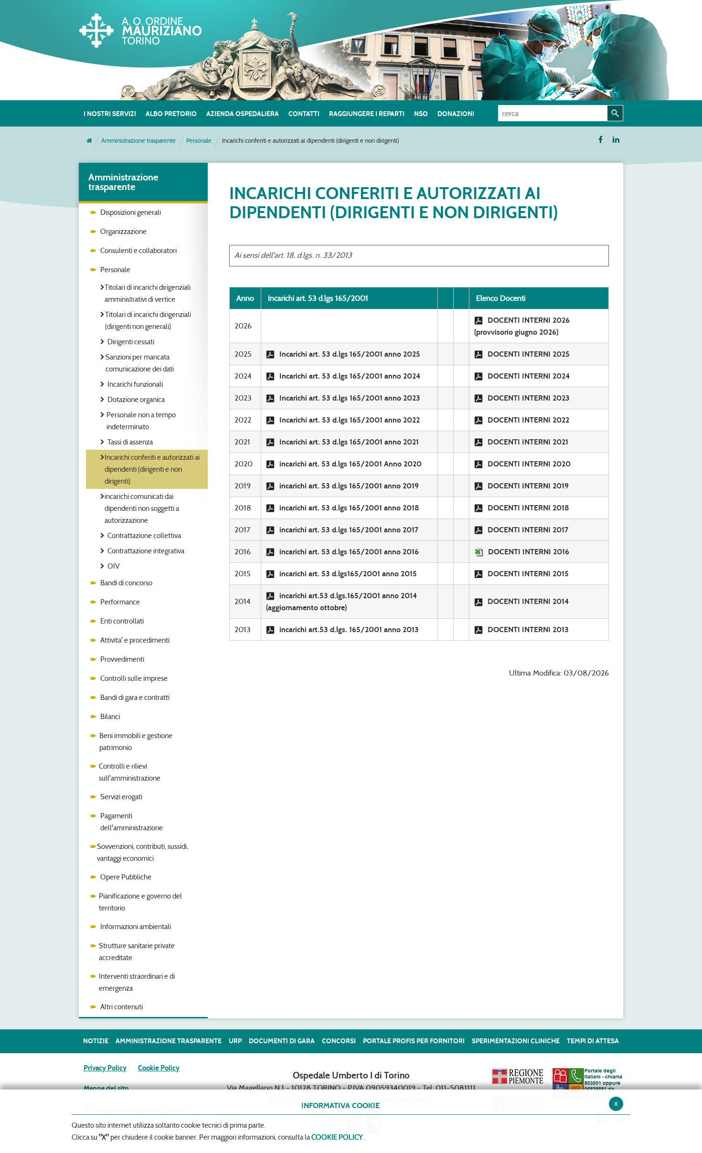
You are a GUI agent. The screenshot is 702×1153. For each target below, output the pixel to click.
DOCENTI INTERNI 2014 (528, 601)
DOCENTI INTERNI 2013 (528, 629)
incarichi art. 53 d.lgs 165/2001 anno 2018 (349, 507)
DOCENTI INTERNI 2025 (529, 354)
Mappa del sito (106, 1088)
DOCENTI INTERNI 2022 (528, 419)
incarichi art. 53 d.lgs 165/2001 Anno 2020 (350, 463)
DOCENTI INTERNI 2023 (529, 397)
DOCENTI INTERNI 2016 (528, 551)
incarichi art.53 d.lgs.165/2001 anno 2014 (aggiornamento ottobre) (341, 601)
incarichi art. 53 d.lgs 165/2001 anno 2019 (349, 485)
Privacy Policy (105, 1068)
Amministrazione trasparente (138, 141)
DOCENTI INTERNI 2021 (528, 441)
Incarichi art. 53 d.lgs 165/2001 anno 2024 (349, 376)
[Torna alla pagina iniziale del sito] (89, 140)
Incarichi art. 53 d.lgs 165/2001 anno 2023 (349, 397)
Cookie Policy (159, 1068)
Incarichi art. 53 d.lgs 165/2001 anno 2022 (349, 419)
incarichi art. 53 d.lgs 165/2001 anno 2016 (349, 551)
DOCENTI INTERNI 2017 (528, 529)
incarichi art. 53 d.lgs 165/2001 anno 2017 (348, 529)
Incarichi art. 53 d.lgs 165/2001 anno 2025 (349, 354)
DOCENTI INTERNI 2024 (529, 376)
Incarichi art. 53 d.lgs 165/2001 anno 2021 (349, 441)
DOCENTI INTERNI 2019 (528, 485)
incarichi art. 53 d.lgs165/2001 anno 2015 (348, 573)
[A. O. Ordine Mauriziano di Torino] (150, 29)
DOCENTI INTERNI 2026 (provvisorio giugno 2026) (522, 326)
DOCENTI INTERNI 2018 (528, 507)
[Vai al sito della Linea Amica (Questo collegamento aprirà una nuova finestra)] (587, 1083)
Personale (199, 141)
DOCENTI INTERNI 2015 (528, 573)
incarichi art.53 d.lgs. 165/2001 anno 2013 (349, 629)
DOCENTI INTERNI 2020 (529, 463)
